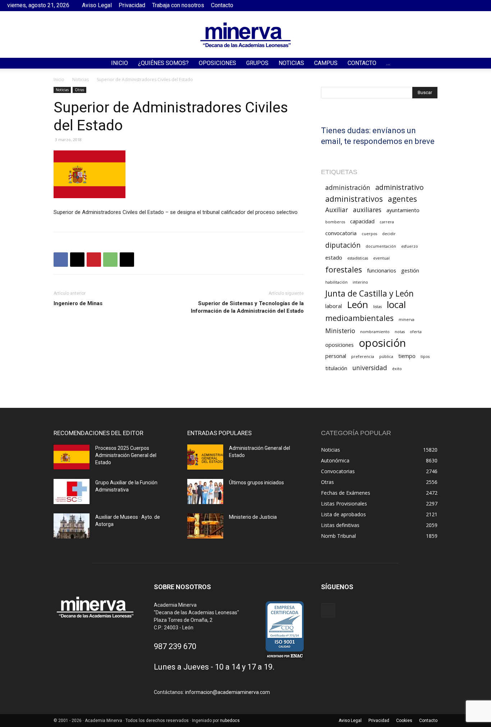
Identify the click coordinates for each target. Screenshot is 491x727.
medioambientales (359, 318)
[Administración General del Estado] (205, 457)
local (396, 304)
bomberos (335, 221)
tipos (425, 356)
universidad (369, 368)
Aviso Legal (97, 5)
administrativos (354, 198)
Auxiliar (336, 210)
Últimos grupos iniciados (256, 482)
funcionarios (381, 270)
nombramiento (375, 331)
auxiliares (367, 210)
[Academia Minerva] (245, 35)
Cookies (404, 720)
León (357, 304)
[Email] (127, 259)
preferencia (362, 356)
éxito (397, 368)
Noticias (291, 63)
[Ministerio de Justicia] (205, 526)
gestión (410, 270)
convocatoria (341, 233)
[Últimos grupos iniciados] (205, 491)
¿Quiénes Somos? (163, 63)
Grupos (257, 63)
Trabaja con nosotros (178, 5)
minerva (406, 319)
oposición (382, 343)
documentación (381, 246)
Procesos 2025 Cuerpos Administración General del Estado (125, 455)
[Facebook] (478, 5)
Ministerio (340, 331)
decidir (389, 233)
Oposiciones (217, 63)
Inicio (119, 63)
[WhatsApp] (110, 259)
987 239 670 (175, 646)
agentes (402, 198)
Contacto (222, 5)
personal (335, 355)
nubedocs (230, 720)
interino (360, 282)
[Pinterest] (94, 259)
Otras (79, 89)
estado (333, 257)
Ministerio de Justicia (253, 517)
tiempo (407, 355)
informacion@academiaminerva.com (227, 692)
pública (386, 356)
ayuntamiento (402, 210)
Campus (326, 63)
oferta (416, 331)
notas (400, 331)
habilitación (336, 282)
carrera (387, 221)
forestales (343, 269)
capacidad (362, 221)
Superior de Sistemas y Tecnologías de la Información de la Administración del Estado (247, 307)
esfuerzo (409, 246)
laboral (333, 305)
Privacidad (132, 5)
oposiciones (339, 344)
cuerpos (369, 233)
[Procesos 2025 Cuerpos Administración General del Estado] (72, 457)
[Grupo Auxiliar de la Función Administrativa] (72, 491)
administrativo (399, 187)
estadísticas (357, 258)
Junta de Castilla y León (369, 293)
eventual (381, 258)
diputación (343, 245)
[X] (77, 259)
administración (347, 187)
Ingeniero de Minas (78, 303)
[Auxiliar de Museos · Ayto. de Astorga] (72, 526)
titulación (336, 368)
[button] (482, 63)
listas (377, 306)
